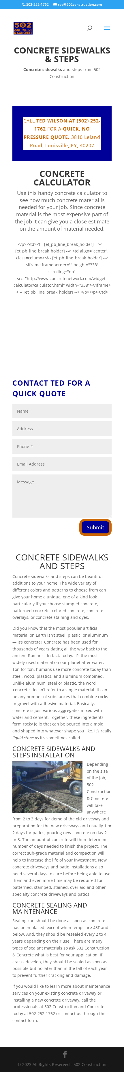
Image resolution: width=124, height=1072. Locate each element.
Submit (95, 527)
